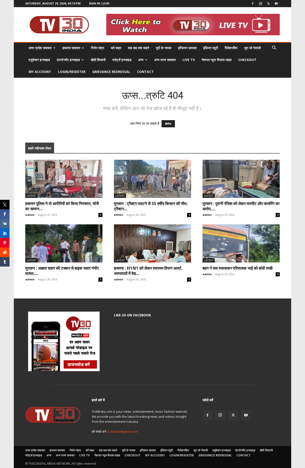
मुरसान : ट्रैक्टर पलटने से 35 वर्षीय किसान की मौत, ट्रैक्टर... (151, 206)
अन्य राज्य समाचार (165, 59)
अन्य (140, 59)
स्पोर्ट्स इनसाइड (122, 59)
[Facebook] (252, 3)
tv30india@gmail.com (122, 431)
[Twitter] (268, 3)
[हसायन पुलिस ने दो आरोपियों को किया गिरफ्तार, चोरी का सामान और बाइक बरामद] (63, 179)
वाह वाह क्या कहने (138, 48)
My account (40, 71)
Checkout (247, 59)
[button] (274, 48)
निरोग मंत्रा (97, 48)
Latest (31, 195)
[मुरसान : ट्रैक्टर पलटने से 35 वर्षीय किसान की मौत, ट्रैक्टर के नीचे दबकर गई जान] (152, 179)
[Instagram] (260, 3)
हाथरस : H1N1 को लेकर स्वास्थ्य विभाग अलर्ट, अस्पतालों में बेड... (148, 270)
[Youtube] (276, 3)
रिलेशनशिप (231, 48)
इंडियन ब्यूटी (210, 48)
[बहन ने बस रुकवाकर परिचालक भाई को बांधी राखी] (241, 243)
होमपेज (168, 123)
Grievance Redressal (111, 71)
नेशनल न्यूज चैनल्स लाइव (217, 59)
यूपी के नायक (163, 48)
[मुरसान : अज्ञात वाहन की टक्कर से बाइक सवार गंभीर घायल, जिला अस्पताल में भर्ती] (63, 243)
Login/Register (72, 71)
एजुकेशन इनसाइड (39, 59)
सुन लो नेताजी (252, 48)
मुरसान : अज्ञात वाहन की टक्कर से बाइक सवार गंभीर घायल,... (62, 270)
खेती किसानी (98, 59)
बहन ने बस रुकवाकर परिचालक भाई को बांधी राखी (238, 268)
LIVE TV (189, 59)
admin (30, 214)
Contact (145, 71)
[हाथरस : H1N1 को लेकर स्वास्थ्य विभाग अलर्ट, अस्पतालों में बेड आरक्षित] (152, 243)
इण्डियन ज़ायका (187, 48)
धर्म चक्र (116, 48)
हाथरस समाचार (71, 48)
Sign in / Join (99, 3)
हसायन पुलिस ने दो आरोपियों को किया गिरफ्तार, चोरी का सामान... (62, 206)
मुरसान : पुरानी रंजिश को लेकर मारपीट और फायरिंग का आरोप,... (241, 206)
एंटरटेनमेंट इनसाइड (68, 59)
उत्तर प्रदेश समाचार (40, 48)
